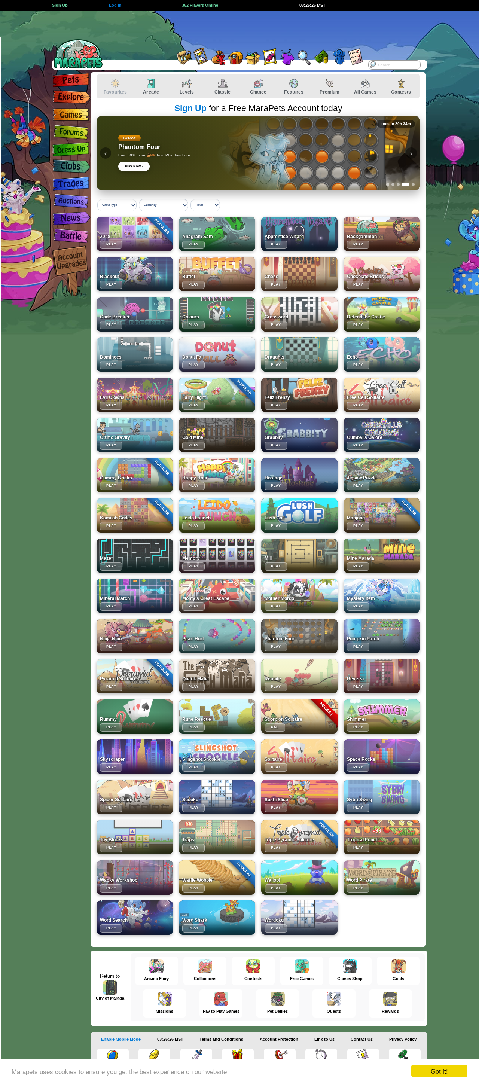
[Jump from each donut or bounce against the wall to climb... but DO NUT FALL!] (217, 354)
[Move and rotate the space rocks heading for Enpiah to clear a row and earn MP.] (382, 756)
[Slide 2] (392, 184)
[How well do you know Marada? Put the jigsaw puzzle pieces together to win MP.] (382, 475)
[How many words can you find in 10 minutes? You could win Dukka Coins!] (382, 877)
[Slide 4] (405, 184)
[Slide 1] (387, 184)
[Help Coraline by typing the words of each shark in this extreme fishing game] (217, 917)
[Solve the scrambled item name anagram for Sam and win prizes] (217, 234)
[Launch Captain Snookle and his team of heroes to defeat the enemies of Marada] (217, 756)
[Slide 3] (398, 184)
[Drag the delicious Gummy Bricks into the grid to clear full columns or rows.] (135, 475)
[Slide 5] (413, 184)
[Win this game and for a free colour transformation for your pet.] (217, 314)
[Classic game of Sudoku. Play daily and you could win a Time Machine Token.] (217, 797)
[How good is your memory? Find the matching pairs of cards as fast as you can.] (217, 556)
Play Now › (134, 166)
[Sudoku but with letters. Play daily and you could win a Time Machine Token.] (299, 917)
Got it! (439, 1071)
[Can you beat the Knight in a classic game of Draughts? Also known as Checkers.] (299, 354)
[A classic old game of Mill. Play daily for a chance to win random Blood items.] (299, 556)
